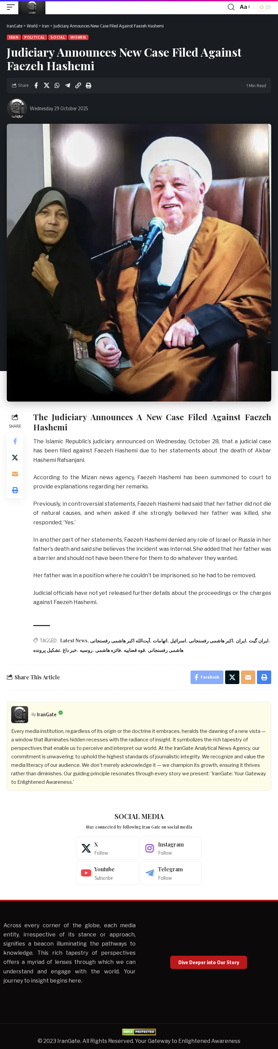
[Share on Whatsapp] (57, 85)
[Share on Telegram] (67, 85)
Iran (14, 37)
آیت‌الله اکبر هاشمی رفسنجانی (120, 640)
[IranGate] (31, 7)
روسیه (86, 650)
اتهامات (160, 640)
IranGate (47, 714)
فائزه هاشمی (108, 650)
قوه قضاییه (134, 650)
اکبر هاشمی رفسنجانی (211, 640)
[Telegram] (171, 873)
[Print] (88, 85)
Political (34, 37)
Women (78, 37)
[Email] (15, 474)
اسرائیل (178, 640)
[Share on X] (46, 85)
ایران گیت (259, 640)
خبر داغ (70, 650)
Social (58, 37)
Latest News (73, 640)
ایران (241, 640)
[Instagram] (171, 848)
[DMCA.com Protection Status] (139, 1031)
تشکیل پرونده (46, 650)
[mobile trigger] (12, 7)
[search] (231, 7)
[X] (107, 848)
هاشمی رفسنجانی (165, 650)
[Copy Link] (78, 85)
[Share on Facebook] (36, 85)
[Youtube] (107, 873)
